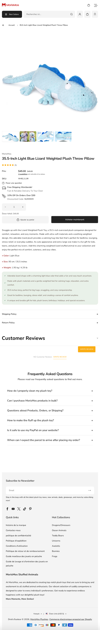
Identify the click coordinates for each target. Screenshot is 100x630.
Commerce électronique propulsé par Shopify (70, 619)
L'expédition (22, 174)
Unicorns (56, 540)
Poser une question (14, 183)
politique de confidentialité (18, 535)
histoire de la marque (16, 525)
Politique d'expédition (16, 540)
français (36, 614)
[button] (10, 139)
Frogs (54, 556)
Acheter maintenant (74, 219)
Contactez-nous (13, 530)
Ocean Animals (59, 530)
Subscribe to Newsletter (20, 480)
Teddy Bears (58, 535)
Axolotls (56, 546)
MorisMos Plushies (39, 619)
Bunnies (56, 551)
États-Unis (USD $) (56, 614)
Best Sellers (14, 14)
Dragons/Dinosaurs (61, 525)
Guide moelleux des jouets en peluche (24, 556)
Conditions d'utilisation (17, 546)
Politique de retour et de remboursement (25, 551)
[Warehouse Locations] (95, 14)
